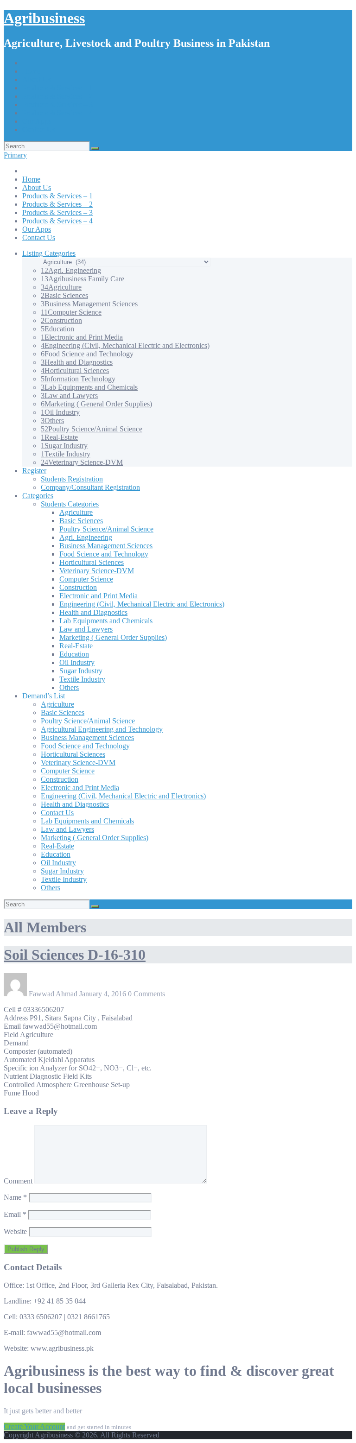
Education (57, 329)
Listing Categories (49, 253)
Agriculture (61, 287)
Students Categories (70, 504)
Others (52, 420)
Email (15, 1214)
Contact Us (38, 129)
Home (31, 71)
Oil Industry (60, 412)
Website (15, 1231)
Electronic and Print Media (82, 337)
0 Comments (146, 994)
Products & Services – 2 (57, 96)
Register (34, 471)
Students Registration (72, 479)
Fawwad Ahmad (53, 994)
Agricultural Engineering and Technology (102, 729)
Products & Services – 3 (57, 104)
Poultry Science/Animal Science (91, 429)
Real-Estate (59, 437)
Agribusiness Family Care (82, 279)
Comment (18, 1181)
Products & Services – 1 (57, 88)
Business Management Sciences (89, 304)
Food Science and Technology (87, 354)
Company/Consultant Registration (90, 487)
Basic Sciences (64, 295)
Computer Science (71, 312)
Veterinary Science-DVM (82, 462)
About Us (36, 79)
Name (15, 1197)
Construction (61, 320)
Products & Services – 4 (57, 113)
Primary (15, 155)
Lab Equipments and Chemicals (89, 387)
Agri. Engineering (71, 270)
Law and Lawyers (69, 395)
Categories (37, 496)
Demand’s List (43, 696)
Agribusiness (44, 18)
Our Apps (36, 121)
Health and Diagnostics (77, 362)
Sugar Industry (64, 445)
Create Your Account (34, 1426)
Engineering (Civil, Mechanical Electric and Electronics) (125, 345)
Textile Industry (65, 454)
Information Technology (78, 379)
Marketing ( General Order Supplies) (96, 404)
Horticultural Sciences (75, 370)
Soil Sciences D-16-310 (75, 954)
